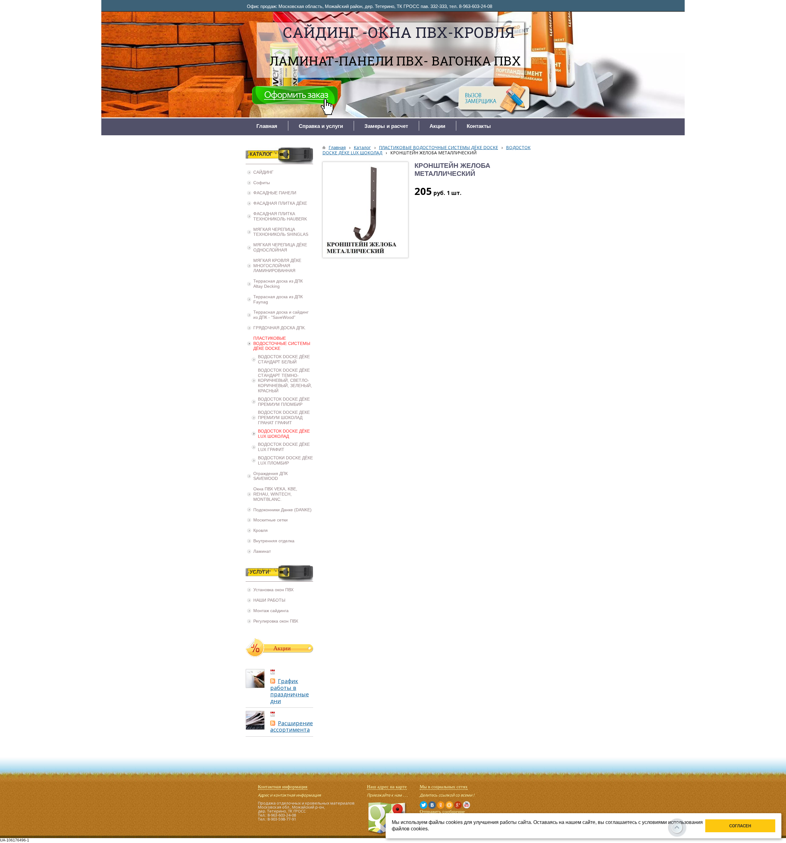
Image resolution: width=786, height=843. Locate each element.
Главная (337, 147)
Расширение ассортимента (291, 726)
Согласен (740, 826)
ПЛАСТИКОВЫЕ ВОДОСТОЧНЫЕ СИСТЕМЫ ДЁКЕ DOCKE (438, 147)
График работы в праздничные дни (289, 691)
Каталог (362, 147)
